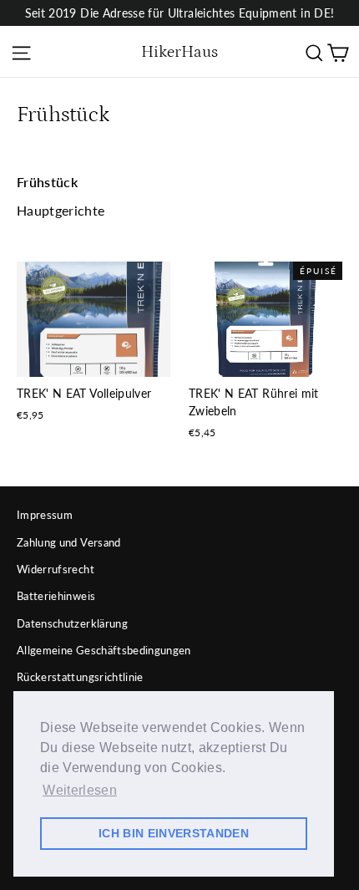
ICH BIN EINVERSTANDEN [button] (174, 833)
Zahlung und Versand (69, 542)
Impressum (45, 514)
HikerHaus (179, 52)
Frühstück (47, 182)
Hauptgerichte (61, 210)
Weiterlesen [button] (80, 790)
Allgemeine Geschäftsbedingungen (104, 650)
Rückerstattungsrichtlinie (80, 677)
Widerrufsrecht (55, 569)
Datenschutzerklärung (72, 623)
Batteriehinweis (56, 596)
